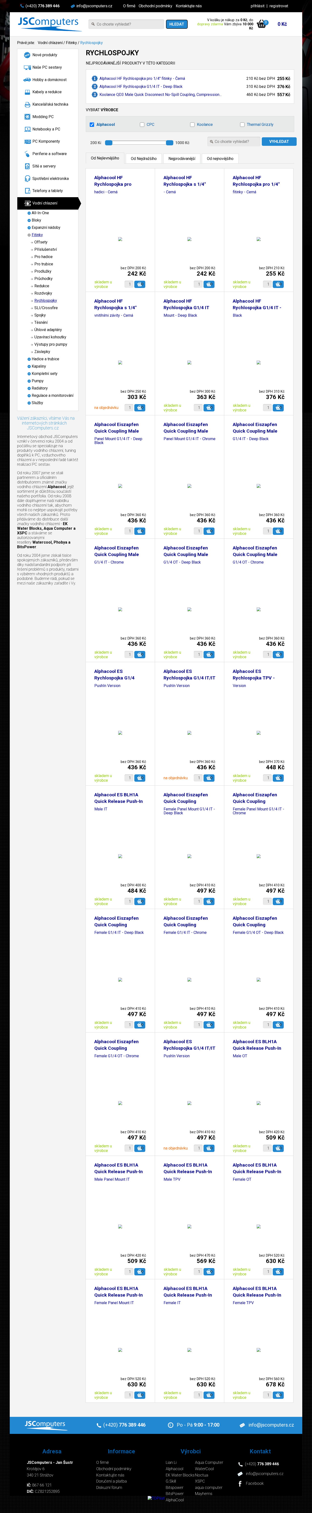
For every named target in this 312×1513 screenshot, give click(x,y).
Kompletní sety (45, 373)
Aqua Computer (209, 1462)
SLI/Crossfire (46, 308)
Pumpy (38, 381)
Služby (37, 402)
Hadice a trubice (45, 359)
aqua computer (208, 1487)
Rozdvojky (43, 293)
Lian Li (171, 1462)
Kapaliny (39, 366)
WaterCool (204, 1469)
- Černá (170, 192)
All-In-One (40, 213)
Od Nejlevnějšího (105, 158)
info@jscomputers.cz (94, 6)
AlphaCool (175, 1500)
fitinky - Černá (244, 192)
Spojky (40, 315)
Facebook (255, 1483)
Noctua (201, 1475)
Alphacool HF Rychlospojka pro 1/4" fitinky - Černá (142, 78)
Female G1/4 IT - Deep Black (119, 933)
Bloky (36, 220)
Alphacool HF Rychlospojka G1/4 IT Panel (186, 307)
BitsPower (175, 1493)
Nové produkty (44, 55)
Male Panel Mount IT (112, 1180)
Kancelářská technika (50, 104)
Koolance (205, 124)
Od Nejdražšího (144, 158)
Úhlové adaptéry (48, 329)
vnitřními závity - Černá (113, 316)
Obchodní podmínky (155, 6)
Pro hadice (43, 256)
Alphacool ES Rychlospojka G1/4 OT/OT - (114, 677)
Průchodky (43, 278)
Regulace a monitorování (52, 395)
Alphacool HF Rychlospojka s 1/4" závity (185, 184)
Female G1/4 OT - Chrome (116, 1056)
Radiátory (40, 388)
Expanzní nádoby (46, 227)
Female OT (242, 1180)
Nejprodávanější (181, 158)
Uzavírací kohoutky (50, 337)
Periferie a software (49, 153)
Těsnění (41, 322)
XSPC (200, 1481)
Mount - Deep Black (180, 316)
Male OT (240, 1056)
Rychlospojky (91, 42)
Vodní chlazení (50, 42)
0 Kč (282, 24)
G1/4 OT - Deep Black (182, 562)
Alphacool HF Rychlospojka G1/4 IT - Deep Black (141, 86)
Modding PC (43, 116)
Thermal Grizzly (260, 124)
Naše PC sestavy (47, 67)
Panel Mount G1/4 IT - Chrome (189, 439)
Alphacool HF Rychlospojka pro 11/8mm (112, 184)
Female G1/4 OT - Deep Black (258, 933)
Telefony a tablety (47, 190)
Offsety (41, 242)
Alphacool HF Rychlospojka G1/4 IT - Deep (257, 307)
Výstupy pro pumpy (50, 344)
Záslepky (42, 351)
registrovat (279, 6)
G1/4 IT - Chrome (109, 562)
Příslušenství (45, 249)
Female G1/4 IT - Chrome (185, 933)
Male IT (100, 809)
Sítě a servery (44, 166)
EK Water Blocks (180, 1475)
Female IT (172, 1303)
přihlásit (257, 6)
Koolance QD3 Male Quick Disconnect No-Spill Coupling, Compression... (160, 94)
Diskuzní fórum (109, 1487)
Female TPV (243, 1303)
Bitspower (174, 1487)
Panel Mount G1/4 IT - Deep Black (118, 441)
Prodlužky (42, 271)
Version (239, 686)
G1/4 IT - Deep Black (251, 439)
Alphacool (106, 124)
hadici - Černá (105, 192)
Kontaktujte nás (189, 6)
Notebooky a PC (46, 129)
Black (237, 316)
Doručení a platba (111, 1481)
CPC (150, 124)
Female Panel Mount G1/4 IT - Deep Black (189, 811)
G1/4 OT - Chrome (248, 562)
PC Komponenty (46, 141)
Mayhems (203, 1493)
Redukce (41, 286)
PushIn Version (107, 686)
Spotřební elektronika (50, 178)
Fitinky (71, 42)
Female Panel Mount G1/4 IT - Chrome (258, 811)
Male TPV (172, 1180)
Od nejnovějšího (220, 158)
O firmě (129, 6)
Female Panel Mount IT (114, 1303)
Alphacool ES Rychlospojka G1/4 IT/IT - (189, 677)
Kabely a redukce (47, 92)
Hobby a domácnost (49, 79)
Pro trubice (43, 264)
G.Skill (171, 1481)
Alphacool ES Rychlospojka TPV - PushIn (254, 677)
